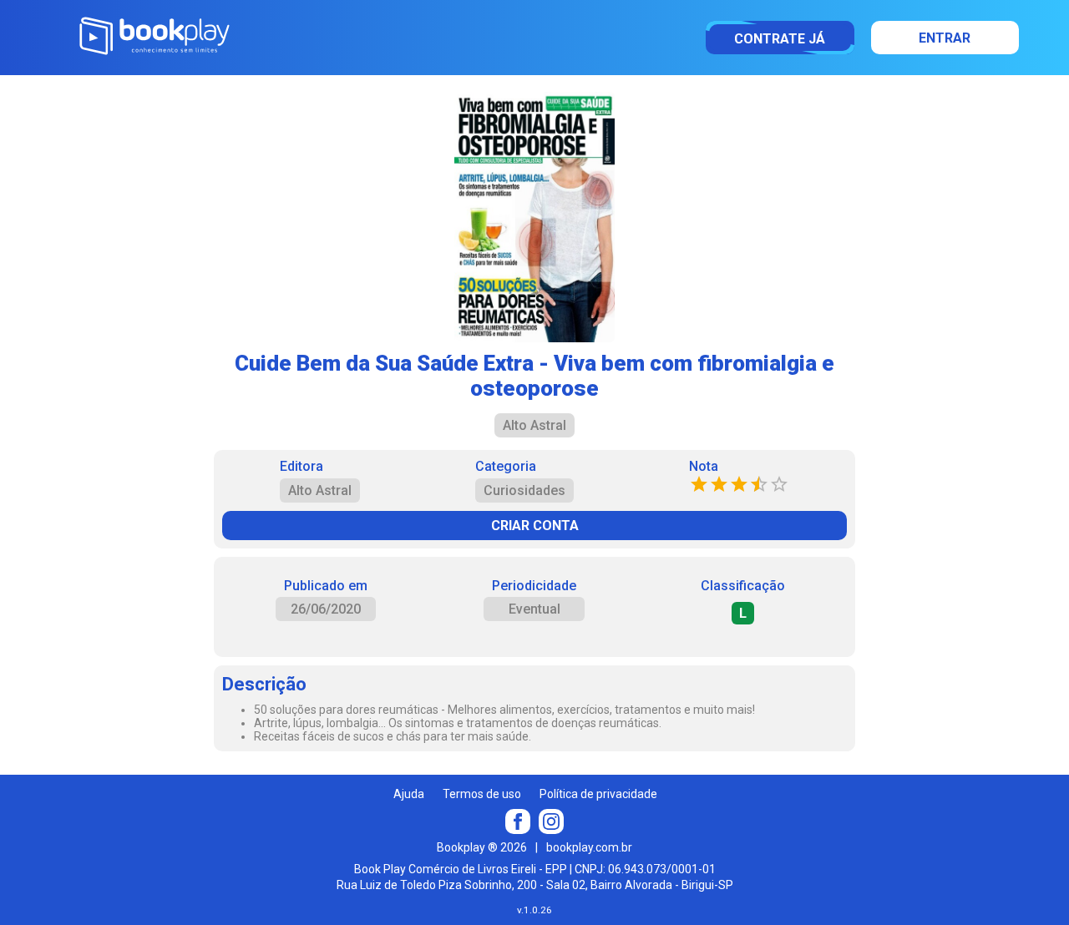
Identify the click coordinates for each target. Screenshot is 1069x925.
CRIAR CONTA (535, 525)
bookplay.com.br (589, 847)
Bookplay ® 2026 (482, 847)
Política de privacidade (598, 794)
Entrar (944, 38)
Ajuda (408, 794)
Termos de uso (482, 794)
